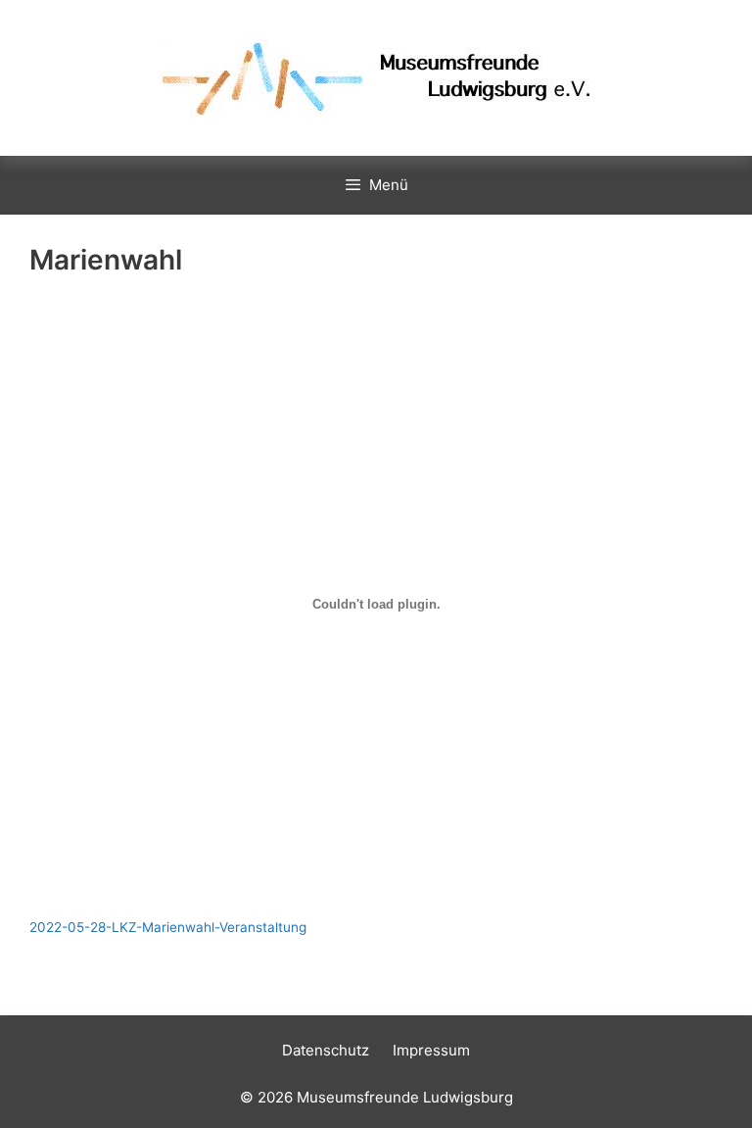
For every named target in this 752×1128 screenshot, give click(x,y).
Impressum (431, 1050)
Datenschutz (325, 1050)
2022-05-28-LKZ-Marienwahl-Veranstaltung (167, 927)
